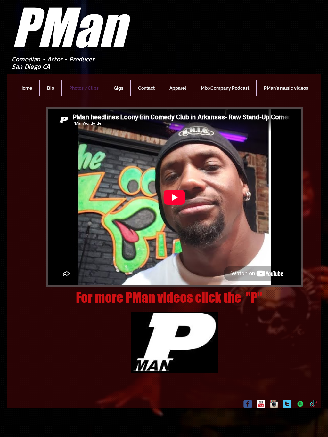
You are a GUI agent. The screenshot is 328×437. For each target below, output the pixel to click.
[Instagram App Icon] (274, 404)
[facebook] (247, 404)
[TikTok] (313, 404)
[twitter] (287, 404)
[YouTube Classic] (261, 404)
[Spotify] (300, 404)
